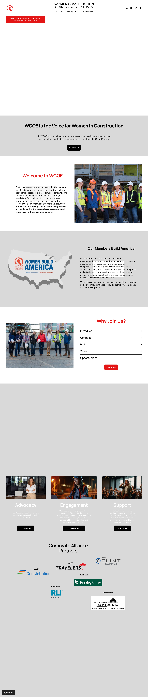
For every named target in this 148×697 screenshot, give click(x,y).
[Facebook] (140, 8)
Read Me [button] (9, 692)
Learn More (26, 528)
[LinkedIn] (126, 8)
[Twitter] (131, 8)
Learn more (74, 528)
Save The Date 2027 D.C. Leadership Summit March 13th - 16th (25, 19)
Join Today (74, 148)
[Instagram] (136, 8)
